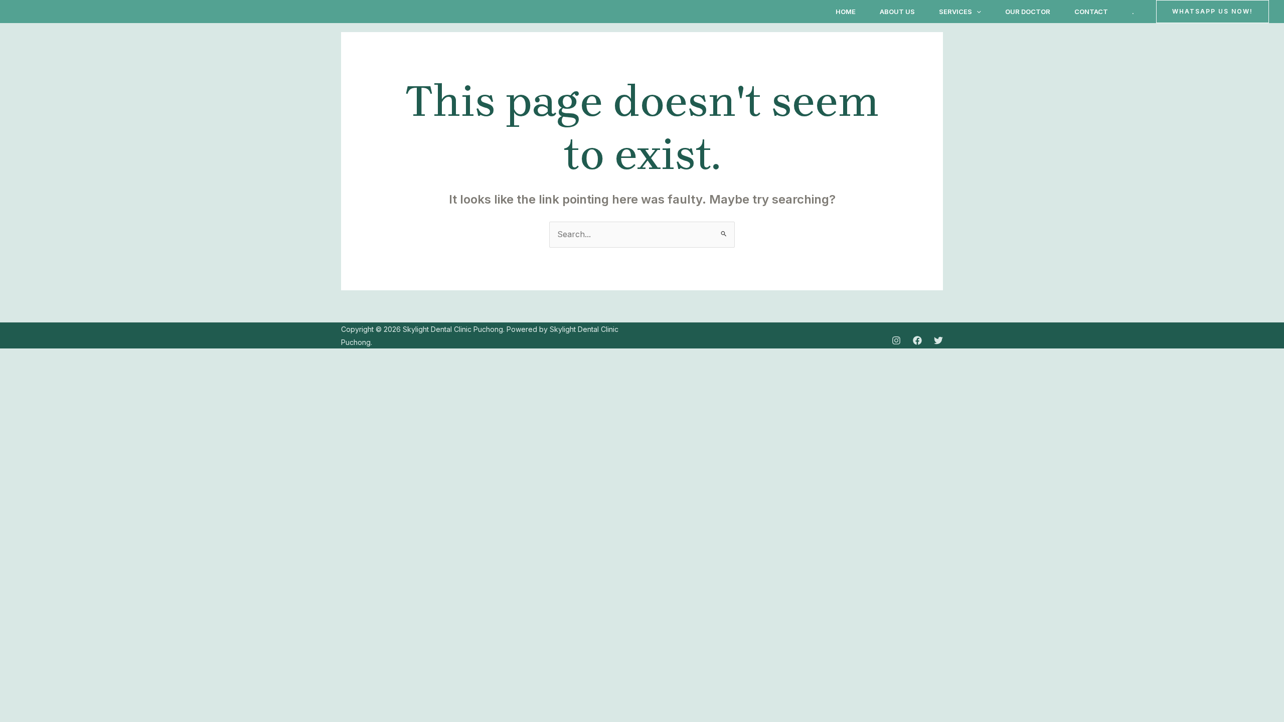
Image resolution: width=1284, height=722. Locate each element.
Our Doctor (1027, 12)
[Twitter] (938, 340)
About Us (897, 12)
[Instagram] (896, 340)
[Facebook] (917, 340)
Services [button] (955, 12)
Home (846, 12)
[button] (976, 11)
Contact (1091, 12)
